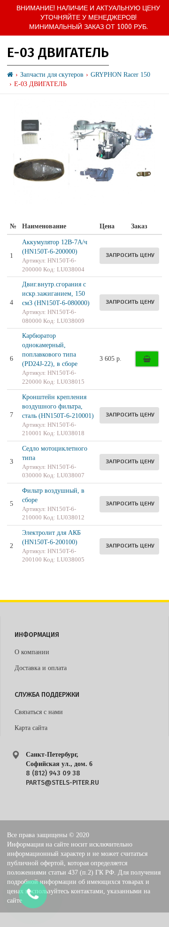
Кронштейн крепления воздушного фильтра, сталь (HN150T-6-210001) (58, 406)
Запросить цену (130, 254)
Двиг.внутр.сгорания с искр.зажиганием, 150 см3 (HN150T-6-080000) (56, 294)
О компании (32, 652)
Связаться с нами (39, 711)
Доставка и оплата (41, 668)
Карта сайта (31, 727)
